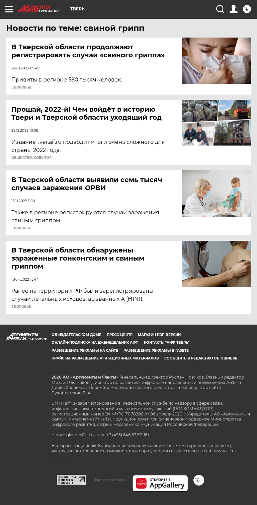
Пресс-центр (120, 335)
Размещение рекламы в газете (156, 350)
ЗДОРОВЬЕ (21, 87)
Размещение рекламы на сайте (85, 350)
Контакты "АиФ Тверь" (166, 342)
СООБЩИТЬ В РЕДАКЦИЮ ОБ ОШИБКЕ (200, 358)
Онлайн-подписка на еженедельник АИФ (95, 342)
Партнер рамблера (109, 480)
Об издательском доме (76, 335)
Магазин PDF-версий (159, 335)
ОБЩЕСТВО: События (31, 158)
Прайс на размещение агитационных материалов (105, 358)
